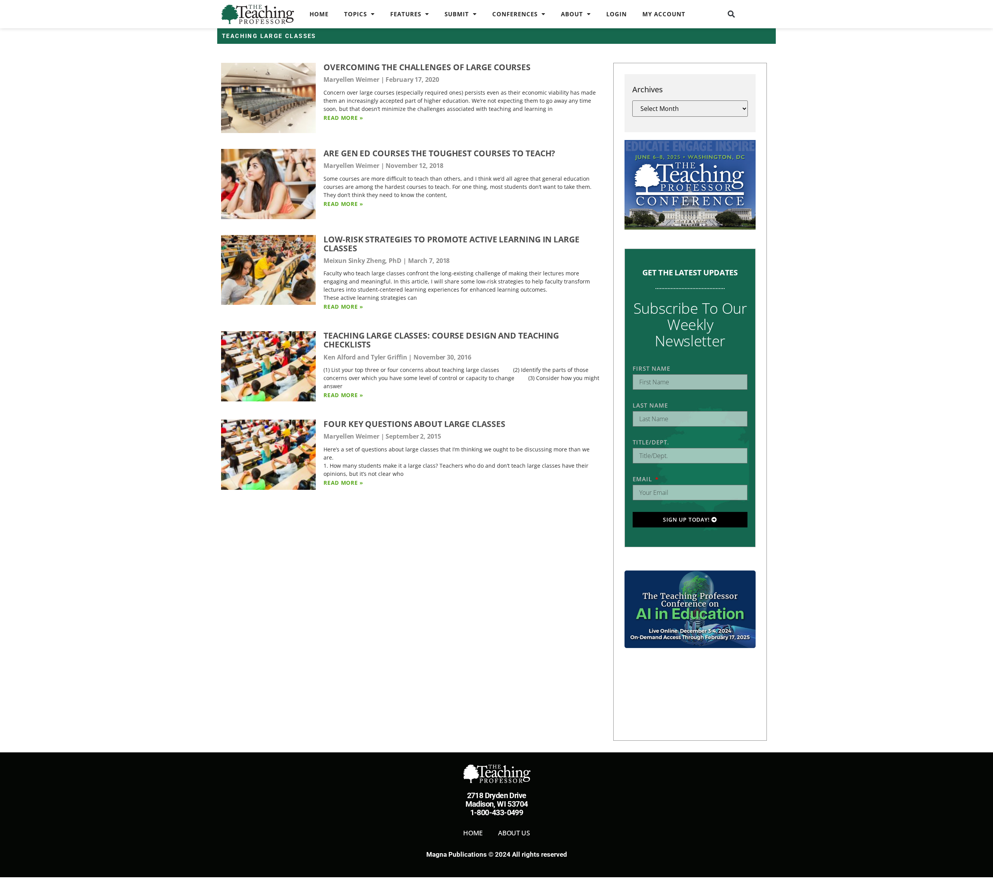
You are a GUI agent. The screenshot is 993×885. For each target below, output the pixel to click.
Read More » (343, 117)
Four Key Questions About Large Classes (414, 423)
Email (643, 479)
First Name (651, 368)
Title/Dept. (651, 442)
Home (319, 14)
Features (405, 14)
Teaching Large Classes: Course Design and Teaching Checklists (441, 340)
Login (616, 14)
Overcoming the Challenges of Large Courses (427, 67)
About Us (514, 832)
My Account (663, 14)
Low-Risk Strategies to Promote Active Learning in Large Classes (452, 244)
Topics (355, 14)
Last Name (650, 405)
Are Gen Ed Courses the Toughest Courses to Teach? (439, 153)
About (572, 14)
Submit (457, 14)
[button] (731, 14)
